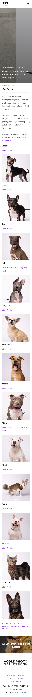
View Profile (7, 150)
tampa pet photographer (13, 626)
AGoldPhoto (9, 624)
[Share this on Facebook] (4, 89)
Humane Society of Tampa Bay (13, 68)
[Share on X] (8, 89)
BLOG (20, 678)
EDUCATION (16, 682)
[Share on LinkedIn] (12, 89)
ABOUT (12, 678)
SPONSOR (22, 675)
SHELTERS (10, 675)
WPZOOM (21, 693)
